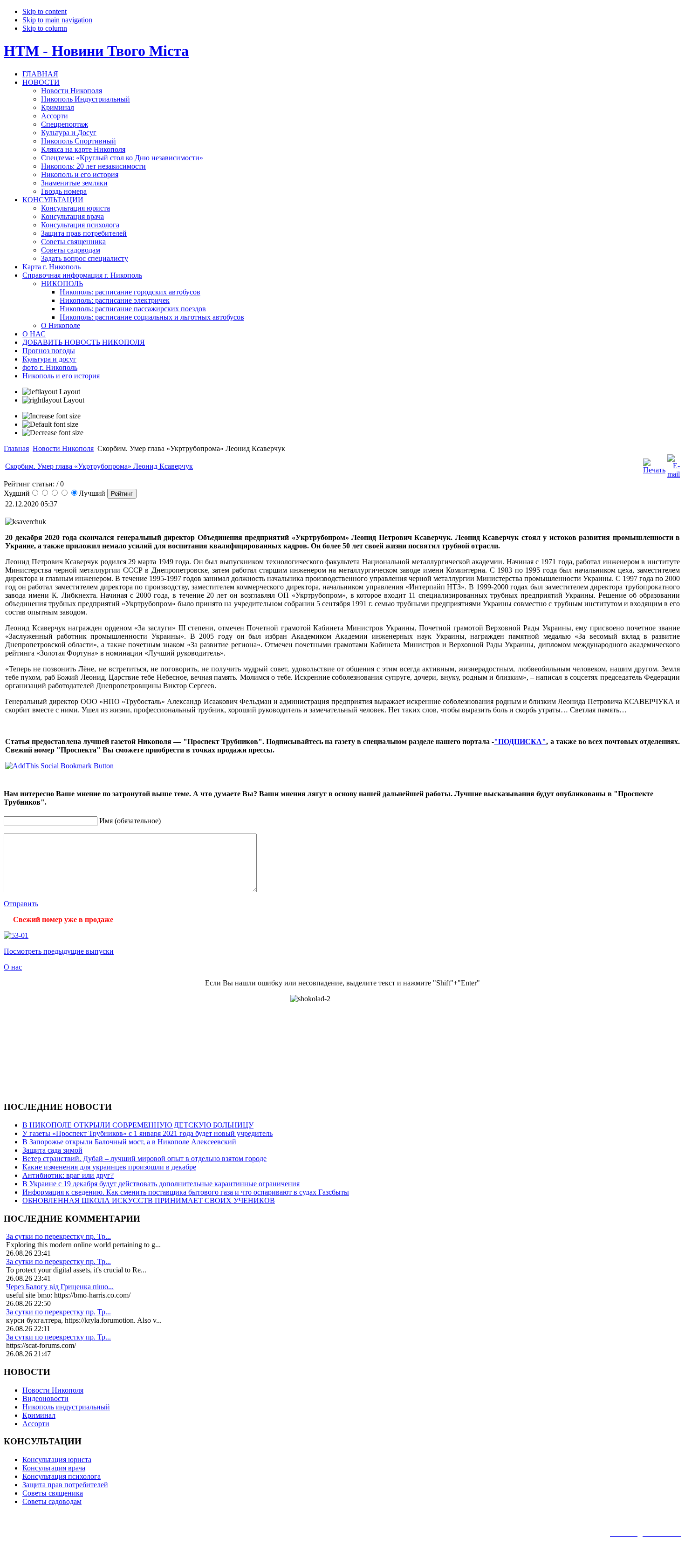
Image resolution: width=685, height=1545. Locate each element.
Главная (16, 448)
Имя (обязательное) (130, 821)
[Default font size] (50, 424)
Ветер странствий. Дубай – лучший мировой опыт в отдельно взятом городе (144, 1158)
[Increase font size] (51, 416)
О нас (13, 967)
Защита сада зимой (52, 1150)
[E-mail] (673, 474)
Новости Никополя (63, 448)
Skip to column (44, 28)
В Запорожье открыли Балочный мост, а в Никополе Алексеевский (129, 1142)
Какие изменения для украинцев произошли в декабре (109, 1167)
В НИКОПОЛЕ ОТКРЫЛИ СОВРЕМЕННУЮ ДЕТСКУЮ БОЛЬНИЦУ (137, 1125)
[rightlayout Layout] (53, 400)
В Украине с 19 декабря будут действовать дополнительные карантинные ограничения (161, 1184)
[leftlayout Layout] (51, 392)
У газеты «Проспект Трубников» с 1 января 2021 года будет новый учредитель (147, 1133)
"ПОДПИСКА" (520, 741)
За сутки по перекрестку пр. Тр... (58, 1236)
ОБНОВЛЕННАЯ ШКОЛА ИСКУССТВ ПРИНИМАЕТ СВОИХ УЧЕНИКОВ (148, 1200)
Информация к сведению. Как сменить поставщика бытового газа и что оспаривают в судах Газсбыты (185, 1192)
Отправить (21, 904)
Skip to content (44, 11)
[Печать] (654, 470)
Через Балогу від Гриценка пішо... (60, 1287)
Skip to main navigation (57, 20)
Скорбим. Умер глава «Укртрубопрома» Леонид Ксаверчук (99, 466)
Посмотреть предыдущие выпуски (59, 951)
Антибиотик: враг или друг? (68, 1175)
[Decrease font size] (52, 433)
